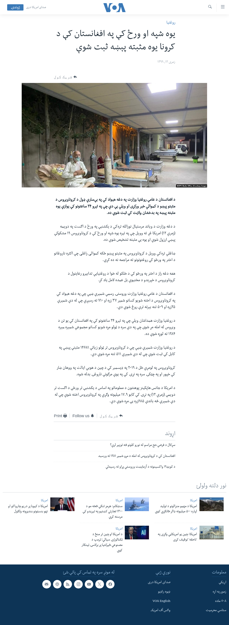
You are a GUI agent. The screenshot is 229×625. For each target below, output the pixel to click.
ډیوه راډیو (164, 592)
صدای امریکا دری (36, 7)
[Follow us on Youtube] (89, 584)
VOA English (161, 601)
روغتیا (170, 23)
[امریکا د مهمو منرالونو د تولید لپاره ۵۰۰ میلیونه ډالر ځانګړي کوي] (211, 504)
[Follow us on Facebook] (110, 584)
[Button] (65, 77)
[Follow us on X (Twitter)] (99, 584)
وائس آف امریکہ (160, 611)
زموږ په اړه (219, 592)
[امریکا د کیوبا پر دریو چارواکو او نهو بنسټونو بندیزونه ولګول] (62, 504)
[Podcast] (57, 584)
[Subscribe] (46, 584)
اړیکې (222, 583)
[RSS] (68, 584)
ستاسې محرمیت (216, 611)
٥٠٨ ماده (220, 601)
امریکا (193, 501)
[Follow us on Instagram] (78, 584)
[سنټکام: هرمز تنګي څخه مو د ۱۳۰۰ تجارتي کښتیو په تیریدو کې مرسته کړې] (137, 504)
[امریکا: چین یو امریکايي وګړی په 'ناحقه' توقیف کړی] (211, 532)
